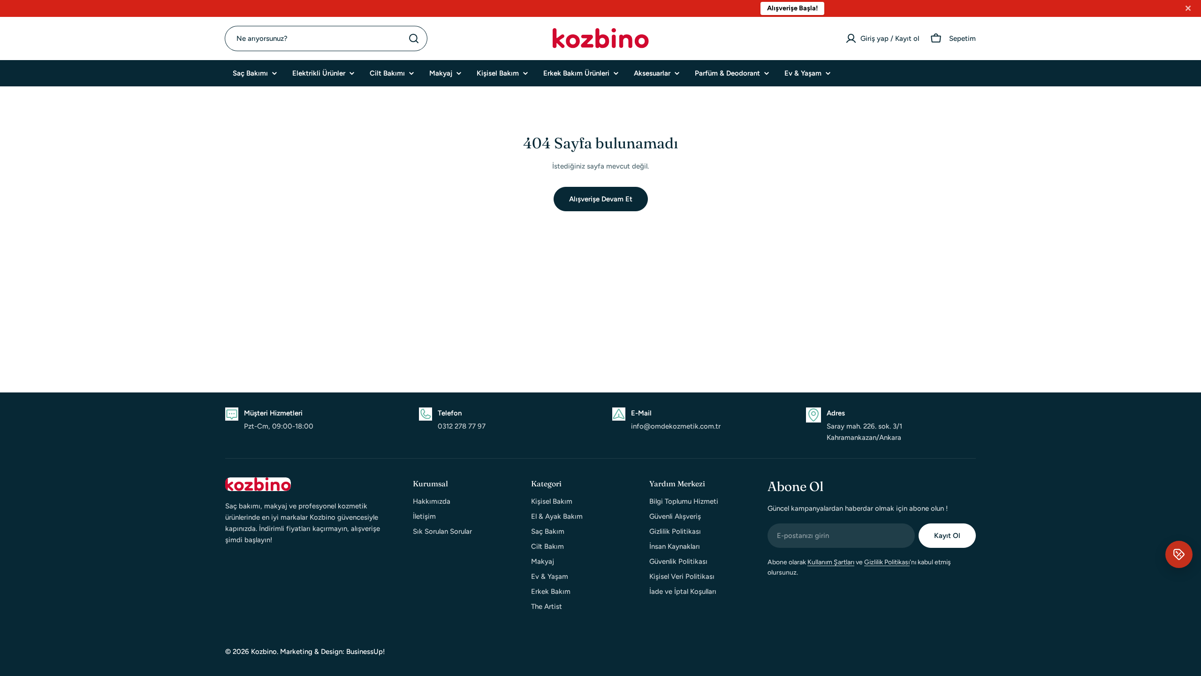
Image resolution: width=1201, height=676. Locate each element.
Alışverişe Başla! (696, 8)
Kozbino (264, 651)
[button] (1179, 554)
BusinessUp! (365, 651)
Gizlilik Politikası (887, 562)
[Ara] (413, 38)
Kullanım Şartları (830, 562)
